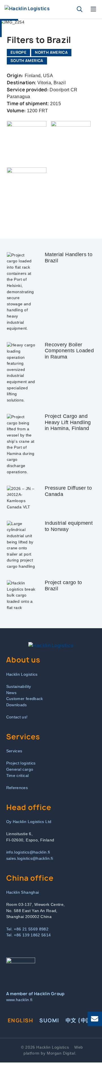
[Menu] (93, 9)
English (20, 1020)
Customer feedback (24, 698)
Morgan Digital (61, 1053)
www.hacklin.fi (19, 999)
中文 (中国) (79, 1020)
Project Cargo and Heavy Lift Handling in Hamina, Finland (68, 422)
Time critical (17, 775)
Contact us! (17, 717)
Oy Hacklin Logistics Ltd (29, 821)
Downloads (16, 705)
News (11, 692)
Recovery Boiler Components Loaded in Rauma (69, 351)
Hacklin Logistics (22, 674)
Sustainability (18, 686)
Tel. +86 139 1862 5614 (28, 935)
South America (26, 60)
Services (14, 751)
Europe (18, 52)
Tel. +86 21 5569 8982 (27, 929)
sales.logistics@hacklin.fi (29, 858)
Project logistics (21, 763)
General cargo (19, 769)
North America (51, 52)
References (17, 787)
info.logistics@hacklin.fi (28, 852)
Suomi (49, 1020)
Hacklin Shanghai (22, 892)
